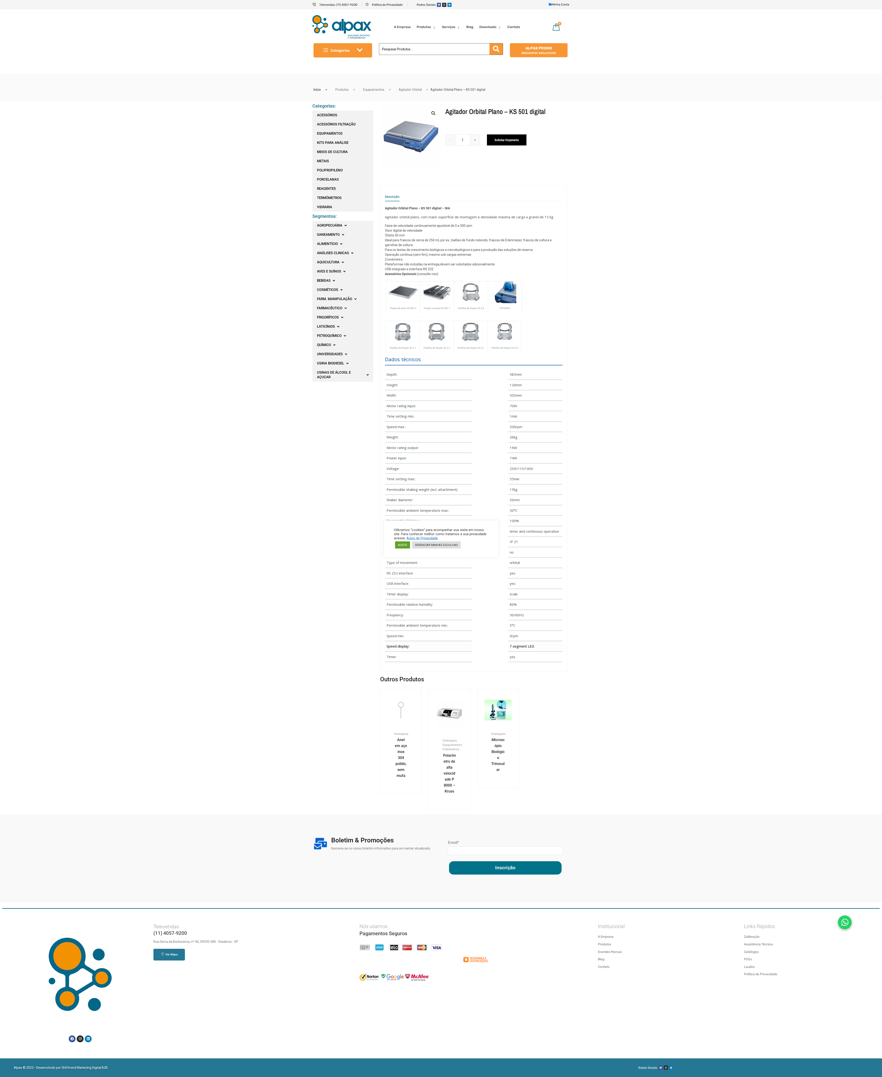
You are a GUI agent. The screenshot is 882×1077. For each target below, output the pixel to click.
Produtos (424, 27)
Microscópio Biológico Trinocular (498, 755)
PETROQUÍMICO (329, 336)
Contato (513, 27)
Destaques (401, 734)
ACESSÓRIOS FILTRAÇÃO (336, 124)
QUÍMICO (324, 345)
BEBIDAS (324, 280)
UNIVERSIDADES (330, 354)
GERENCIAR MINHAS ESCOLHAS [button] (436, 545)
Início (317, 89)
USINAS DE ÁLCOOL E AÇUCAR (334, 374)
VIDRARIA (324, 207)
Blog (469, 27)
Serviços (448, 27)
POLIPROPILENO (330, 170)
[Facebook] (439, 5)
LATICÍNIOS (326, 326)
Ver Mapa (171, 954)
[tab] (392, 198)
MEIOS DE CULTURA (332, 152)
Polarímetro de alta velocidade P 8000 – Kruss (449, 773)
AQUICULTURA (328, 262)
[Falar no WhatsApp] (845, 922)
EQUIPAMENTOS (329, 133)
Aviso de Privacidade (422, 538)
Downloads (487, 27)
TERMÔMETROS (329, 198)
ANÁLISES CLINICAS (333, 253)
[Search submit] (496, 49)
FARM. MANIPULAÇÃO (334, 299)
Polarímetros (451, 749)
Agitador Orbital (410, 89)
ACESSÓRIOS (327, 115)
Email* (453, 842)
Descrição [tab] (392, 197)
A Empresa (402, 27)
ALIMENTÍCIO (327, 244)
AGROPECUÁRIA (329, 225)
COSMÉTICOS (327, 290)
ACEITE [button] (402, 545)
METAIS (323, 161)
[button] (433, 113)
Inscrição (505, 867)
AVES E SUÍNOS (329, 271)
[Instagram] (444, 5)
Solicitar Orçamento (507, 140)
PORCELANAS (328, 179)
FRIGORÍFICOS (328, 317)
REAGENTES (326, 189)
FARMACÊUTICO (329, 308)
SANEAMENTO (328, 235)
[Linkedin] (449, 5)
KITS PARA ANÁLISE (332, 143)
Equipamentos (373, 89)
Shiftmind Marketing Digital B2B (85, 1067)
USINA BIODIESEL (330, 363)
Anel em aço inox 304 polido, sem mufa (401, 758)
